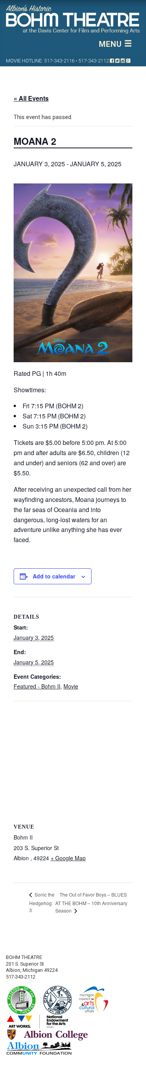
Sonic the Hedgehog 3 (42, 902)
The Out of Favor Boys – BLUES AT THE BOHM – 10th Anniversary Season (91, 902)
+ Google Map (68, 858)
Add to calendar (54, 576)
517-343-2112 (93, 61)
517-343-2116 (59, 61)
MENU (111, 44)
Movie (70, 686)
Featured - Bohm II (37, 686)
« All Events (31, 98)
